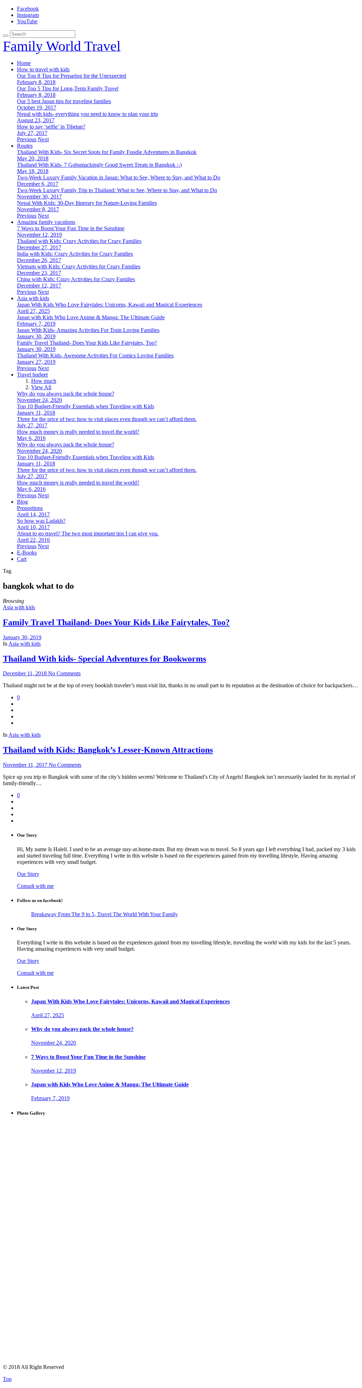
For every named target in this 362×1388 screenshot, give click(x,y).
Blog (22, 502)
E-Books (27, 553)
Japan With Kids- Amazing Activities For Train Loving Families (88, 330)
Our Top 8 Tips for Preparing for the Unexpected (71, 76)
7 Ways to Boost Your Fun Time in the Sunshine (70, 228)
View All (41, 387)
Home (24, 63)
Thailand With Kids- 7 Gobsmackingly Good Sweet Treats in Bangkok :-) (99, 165)
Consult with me (35, 886)
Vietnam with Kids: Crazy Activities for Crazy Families (78, 266)
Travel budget (32, 375)
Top (7, 1379)
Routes (25, 146)
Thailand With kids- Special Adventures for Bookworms (104, 658)
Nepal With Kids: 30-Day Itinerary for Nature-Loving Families (87, 203)
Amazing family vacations (46, 222)
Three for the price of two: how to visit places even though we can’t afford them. (107, 419)
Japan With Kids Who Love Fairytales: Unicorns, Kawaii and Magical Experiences (109, 305)
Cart (22, 559)
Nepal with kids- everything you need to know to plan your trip (87, 114)
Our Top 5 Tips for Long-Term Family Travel (67, 88)
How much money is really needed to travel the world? (78, 432)
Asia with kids (33, 298)
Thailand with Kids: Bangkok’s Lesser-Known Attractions (108, 749)
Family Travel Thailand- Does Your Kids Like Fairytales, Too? (87, 343)
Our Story (28, 874)
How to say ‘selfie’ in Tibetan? (51, 127)
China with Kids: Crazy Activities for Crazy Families (76, 279)
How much (43, 381)
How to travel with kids (43, 69)
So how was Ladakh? (41, 521)
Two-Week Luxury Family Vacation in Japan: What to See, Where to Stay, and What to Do (118, 177)
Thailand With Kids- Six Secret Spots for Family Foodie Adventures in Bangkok (107, 152)
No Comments (64, 673)
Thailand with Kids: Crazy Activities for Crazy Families (79, 241)
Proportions (30, 508)
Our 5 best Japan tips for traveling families (64, 101)
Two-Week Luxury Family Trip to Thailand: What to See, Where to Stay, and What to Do (117, 190)
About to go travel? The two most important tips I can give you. (88, 533)
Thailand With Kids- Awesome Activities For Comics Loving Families (95, 355)
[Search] (5, 36)
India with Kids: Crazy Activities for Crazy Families (75, 254)
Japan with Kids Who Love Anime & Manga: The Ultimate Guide (91, 317)
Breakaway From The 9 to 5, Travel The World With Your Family (104, 914)
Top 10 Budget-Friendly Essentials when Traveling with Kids (85, 406)
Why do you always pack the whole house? (65, 394)
